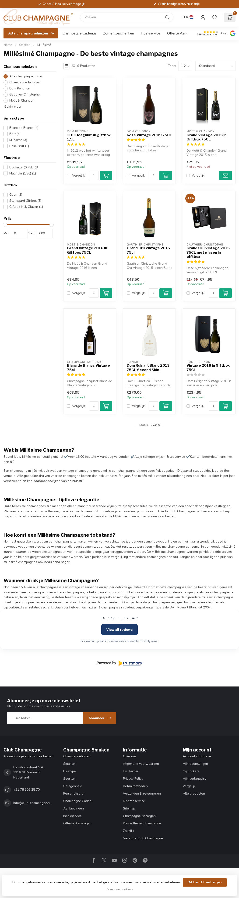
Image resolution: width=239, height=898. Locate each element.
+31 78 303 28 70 (26, 789)
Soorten (69, 778)
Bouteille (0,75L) (24, 167)
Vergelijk (78, 175)
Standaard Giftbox (25, 200)
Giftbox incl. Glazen (26, 206)
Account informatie (197, 756)
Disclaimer (130, 771)
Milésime (18, 140)
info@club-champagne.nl (32, 803)
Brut (15, 134)
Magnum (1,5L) (22, 173)
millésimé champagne (169, 546)
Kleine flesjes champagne (142, 823)
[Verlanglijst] (214, 17)
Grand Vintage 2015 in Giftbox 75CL (206, 137)
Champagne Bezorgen (139, 816)
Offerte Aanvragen (182, 33)
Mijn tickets (191, 771)
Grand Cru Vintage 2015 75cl (148, 250)
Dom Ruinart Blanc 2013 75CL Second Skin (148, 367)
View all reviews (119, 630)
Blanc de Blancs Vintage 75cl (88, 367)
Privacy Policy (133, 778)
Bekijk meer (12, 106)
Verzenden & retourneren (142, 793)
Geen (15, 194)
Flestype (69, 771)
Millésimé (44, 45)
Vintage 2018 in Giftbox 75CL (208, 367)
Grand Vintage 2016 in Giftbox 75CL (87, 250)
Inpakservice (150, 33)
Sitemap (129, 808)
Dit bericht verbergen (205, 882)
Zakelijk (128, 831)
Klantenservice (134, 801)
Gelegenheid (72, 786)
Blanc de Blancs (23, 128)
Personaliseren (74, 793)
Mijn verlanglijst (194, 778)
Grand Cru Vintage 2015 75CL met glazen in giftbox (208, 252)
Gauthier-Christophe (24, 94)
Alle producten (194, 793)
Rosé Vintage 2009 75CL (149, 135)
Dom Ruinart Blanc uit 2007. (190, 607)
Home (8, 45)
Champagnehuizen (77, 756)
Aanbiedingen (73, 808)
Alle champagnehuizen (26, 76)
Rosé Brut (19, 146)
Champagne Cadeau (78, 801)
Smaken (24, 45)
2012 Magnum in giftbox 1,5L (89, 137)
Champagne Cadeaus (79, 33)
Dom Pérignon (19, 88)
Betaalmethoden (135, 786)
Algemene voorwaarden (141, 763)
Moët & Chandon (21, 100)
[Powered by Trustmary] (119, 663)
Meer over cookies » (120, 889)
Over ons (130, 756)
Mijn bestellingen (195, 763)
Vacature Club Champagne (143, 838)
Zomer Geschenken (118, 33)
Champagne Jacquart (24, 82)
